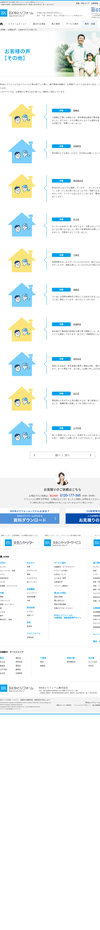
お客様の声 (12, 30)
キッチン (3, 567)
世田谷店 (77, 359)
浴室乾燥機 (31, 597)
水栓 (28, 600)
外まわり (31, 563)
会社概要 (96, 612)
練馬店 (18, 669)
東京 (2, 658)
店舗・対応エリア (82, 3)
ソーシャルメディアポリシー (82, 705)
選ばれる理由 (60, 593)
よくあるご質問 (60, 578)
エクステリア (32, 578)
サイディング (32, 571)
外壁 (28, 567)
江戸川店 (77, 428)
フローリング (5, 600)
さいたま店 (92, 662)
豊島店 (18, 666)
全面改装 (30, 637)
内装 (2, 593)
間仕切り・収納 (6, 619)
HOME (3, 30)
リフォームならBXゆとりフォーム (10, 709)
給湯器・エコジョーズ (8, 586)
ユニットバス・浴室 (7, 571)
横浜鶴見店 (78, 181)
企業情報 (94, 3)
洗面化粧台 (4, 578)
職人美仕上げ (59, 600)
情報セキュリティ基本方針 (64, 705)
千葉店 (76, 255)
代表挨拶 (96, 616)
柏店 (42, 662)
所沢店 (90, 666)
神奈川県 (71, 658)
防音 (29, 622)
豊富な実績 (58, 597)
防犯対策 (31, 607)
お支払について (60, 574)
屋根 (28, 574)
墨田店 (18, 658)
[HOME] (2, 22)
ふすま (2, 612)
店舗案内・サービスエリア (64, 567)
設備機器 (31, 589)
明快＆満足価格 (60, 604)
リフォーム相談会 (61, 586)
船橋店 (76, 110)
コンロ (2, 582)
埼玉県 (91, 658)
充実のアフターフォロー (63, 608)
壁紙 (1, 597)
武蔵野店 (77, 146)
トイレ (2, 574)
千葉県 (43, 658)
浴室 (94, 571)
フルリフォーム (33, 633)
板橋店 (2, 666)
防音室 (29, 626)
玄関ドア (30, 615)
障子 (1, 616)
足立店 (76, 219)
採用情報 (96, 627)
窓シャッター (32, 582)
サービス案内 (60, 563)
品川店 (76, 393)
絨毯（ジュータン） (7, 604)
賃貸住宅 (96, 597)
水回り (3, 563)
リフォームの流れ (61, 571)
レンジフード (32, 593)
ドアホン (30, 612)
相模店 (76, 290)
